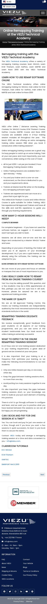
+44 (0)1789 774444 (13, 537)
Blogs (25, 567)
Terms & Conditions (31, 571)
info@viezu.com (13, 441)
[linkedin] (21, 591)
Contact (26, 559)
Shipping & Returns (9, 571)
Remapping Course (15, 42)
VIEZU (12, 435)
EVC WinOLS (7, 450)
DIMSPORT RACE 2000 (10, 464)
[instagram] (15, 591)
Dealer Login (10, 7)
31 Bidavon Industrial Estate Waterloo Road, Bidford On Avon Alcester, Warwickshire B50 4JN (14, 531)
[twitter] (9, 591)
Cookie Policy (7, 575)
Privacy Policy (19, 601)
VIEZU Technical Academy (17, 61)
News (4, 567)
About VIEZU (6, 563)
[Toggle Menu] (43, 13)
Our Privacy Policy (30, 575)
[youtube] (26, 591)
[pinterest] (32, 591)
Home (5, 42)
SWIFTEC (5, 459)
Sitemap (29, 601)
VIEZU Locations (8, 579)
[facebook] (4, 591)
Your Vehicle (28, 563)
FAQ (3, 559)
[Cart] (43, 2)
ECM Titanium (7, 454)
